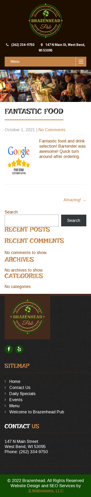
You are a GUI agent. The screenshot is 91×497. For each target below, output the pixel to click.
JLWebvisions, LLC (45, 491)
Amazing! (74, 200)
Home (14, 381)
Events (15, 399)
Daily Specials (22, 393)
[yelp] (19, 349)
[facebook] (9, 349)
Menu (14, 62)
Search (11, 212)
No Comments (51, 129)
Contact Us (19, 387)
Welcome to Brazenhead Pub (36, 412)
